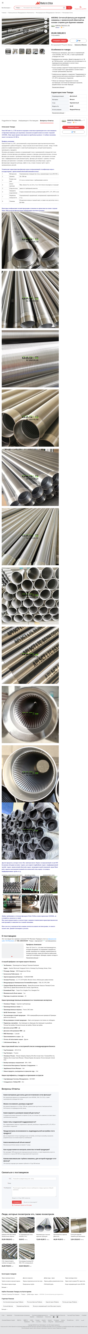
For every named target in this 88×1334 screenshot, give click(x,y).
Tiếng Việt (50, 1321)
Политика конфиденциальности (40, 1315)
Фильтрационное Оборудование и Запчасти (48, 12)
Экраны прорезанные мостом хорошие (33, 1281)
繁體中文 (26, 1320)
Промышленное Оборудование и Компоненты (21, 12)
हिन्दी (33, 1321)
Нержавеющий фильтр (22, 1306)
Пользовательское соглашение (22, 1315)
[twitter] (57, 1316)
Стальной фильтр (8, 1306)
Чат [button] (79, 40)
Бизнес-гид (48, 1316)
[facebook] (53, 1316)
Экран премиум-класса (8, 1278)
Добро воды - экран (49, 1278)
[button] (3, 3)
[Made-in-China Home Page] (44, 3)
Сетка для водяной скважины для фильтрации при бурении (78, 1236)
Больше (4, 1309)
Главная (4, 12)
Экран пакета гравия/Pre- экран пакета (75, 1281)
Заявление (9, 1315)
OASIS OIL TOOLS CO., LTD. (62, 25)
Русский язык (70, 1320)
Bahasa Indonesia (59, 1321)
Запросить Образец (81, 44)
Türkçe (44, 1321)
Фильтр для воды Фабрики (69, 1302)
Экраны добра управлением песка (53, 1281)
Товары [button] (18, 7)
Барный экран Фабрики (52, 1302)
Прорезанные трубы (28, 1284)
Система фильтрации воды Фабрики (13, 1302)
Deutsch (50, 1320)
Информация (40, 1316)
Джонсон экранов (27, 1278)
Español (44, 1320)
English (13, 1320)
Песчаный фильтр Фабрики (34, 1302)
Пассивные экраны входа (9, 1284)
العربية (82, 1320)
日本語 (31, 1320)
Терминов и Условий (61, 1328)
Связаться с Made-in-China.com (57, 1315)
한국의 (77, 1320)
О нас (3, 1315)
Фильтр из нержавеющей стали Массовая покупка (47, 1306)
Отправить (16, 1202)
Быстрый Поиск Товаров (73, 1315)
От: (10, 1178)
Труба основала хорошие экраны (11, 1281)
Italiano (63, 1320)
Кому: (9, 1183)
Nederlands (27, 1321)
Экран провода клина (71, 1278)
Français (37, 1320)
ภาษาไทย (38, 1321)
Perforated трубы (48, 1284)
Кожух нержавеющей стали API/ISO (75, 1284)
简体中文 (19, 1320)
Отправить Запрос (59, 40)
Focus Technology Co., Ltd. (42, 1325)
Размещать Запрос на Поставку (22, 1205)
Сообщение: (7, 1188)
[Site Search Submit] (69, 7)
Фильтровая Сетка (67, 12)
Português (56, 1320)
